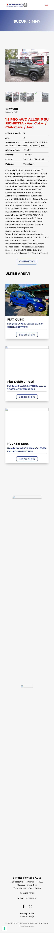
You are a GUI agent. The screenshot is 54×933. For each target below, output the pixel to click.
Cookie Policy (27, 916)
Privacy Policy (27, 913)
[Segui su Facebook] (23, 907)
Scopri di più (27, 334)
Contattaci (27, 261)
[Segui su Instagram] (31, 907)
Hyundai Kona (18, 444)
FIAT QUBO (15, 319)
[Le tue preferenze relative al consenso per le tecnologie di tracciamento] (4, 928)
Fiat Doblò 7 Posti (20, 381)
